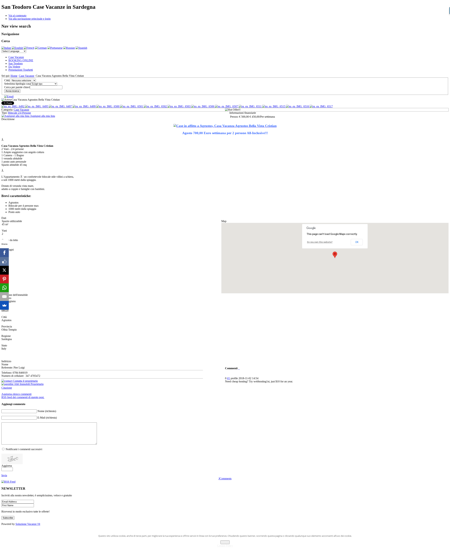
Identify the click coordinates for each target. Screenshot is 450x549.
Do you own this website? (320, 242)
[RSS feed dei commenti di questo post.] (238, 368)
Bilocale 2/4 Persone (19, 112)
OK (356, 242)
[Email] (4, 296)
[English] (17, 48)
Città (6, 80)
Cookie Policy (225, 545)
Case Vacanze (16, 57)
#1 (228, 378)
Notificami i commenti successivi (24, 449)
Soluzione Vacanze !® (27, 523)
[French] (29, 48)
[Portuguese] (55, 48)
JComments (225, 478)
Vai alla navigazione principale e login (29, 18)
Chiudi (225, 542)
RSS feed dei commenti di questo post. (22, 397)
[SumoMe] (4, 305)
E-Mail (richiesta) (47, 417)
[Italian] (6, 48)
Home (14, 75)
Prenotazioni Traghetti (20, 69)
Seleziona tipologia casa (17, 83)
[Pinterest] (4, 279)
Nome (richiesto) (46, 411)
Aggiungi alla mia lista (42, 115)
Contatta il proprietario (25, 380)
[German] (41, 48)
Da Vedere (14, 66)
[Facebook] (4, 252)
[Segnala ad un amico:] (9, 96)
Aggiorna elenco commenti (16, 394)
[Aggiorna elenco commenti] (239, 368)
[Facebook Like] (4, 261)
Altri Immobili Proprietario (28, 384)
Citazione (6, 387)
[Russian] (69, 48)
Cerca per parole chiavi (17, 87)
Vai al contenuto (17, 15)
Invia (4, 475)
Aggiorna (6, 465)
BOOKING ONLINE (20, 60)
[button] (335, 255)
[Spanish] (81, 48)
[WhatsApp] (4, 287)
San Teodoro (15, 63)
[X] (4, 270)
